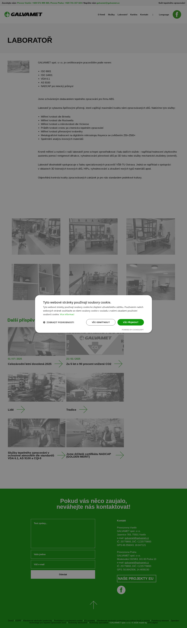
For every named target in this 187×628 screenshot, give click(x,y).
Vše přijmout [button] (130, 322)
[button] (58, 322)
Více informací (67, 314)
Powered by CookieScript (133, 330)
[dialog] (93, 314)
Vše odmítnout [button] (101, 322)
